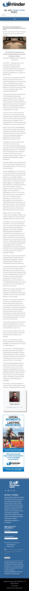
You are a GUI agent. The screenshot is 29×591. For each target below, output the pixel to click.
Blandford (17, 497)
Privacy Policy (14, 585)
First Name (7, 530)
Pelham (6, 510)
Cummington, (20, 499)
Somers (21, 510)
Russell (10, 510)
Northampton (15, 508)
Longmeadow (19, 506)
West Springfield (13, 516)
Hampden (10, 505)
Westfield (20, 516)
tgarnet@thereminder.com (12, 407)
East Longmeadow (9, 501)
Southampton (15, 512)
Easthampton (18, 501)
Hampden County (8, 33)
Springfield (13, 514)
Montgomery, (7, 508)
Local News (16, 33)
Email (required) (9, 536)
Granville (19, 503)
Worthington (7, 522)
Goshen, (10, 503)
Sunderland (19, 514)
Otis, (20, 508)
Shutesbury (16, 510)
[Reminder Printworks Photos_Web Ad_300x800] (13, 471)
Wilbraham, (15, 520)
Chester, (22, 497)
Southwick (7, 514)
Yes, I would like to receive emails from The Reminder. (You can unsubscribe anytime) (14, 551)
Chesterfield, (7, 499)
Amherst (11, 497)
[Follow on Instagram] (8, 490)
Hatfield (16, 505)
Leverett (13, 506)
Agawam (6, 497)
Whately (14, 518)
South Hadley (7, 512)
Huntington (7, 506)
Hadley (6, 505)
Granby (15, 503)
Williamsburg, (7, 520)
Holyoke (20, 505)
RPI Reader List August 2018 (11, 545)
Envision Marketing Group (17, 587)
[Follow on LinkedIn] (14, 490)
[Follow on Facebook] (5, 490)
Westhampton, (8, 518)
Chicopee (23, 31)
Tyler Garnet (8, 31)
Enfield (6, 503)
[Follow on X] (11, 490)
